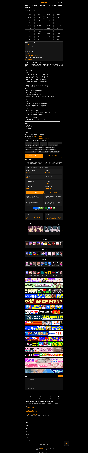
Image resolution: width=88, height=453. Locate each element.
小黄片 (49, 36)
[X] (44, 208)
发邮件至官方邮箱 (53, 192)
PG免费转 (39, 22)
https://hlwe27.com (30, 407)
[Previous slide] (26, 230)
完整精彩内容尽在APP (34, 155)
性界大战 (39, 25)
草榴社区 (29, 36)
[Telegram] (39, 208)
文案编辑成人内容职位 (50, 147)
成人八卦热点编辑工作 (39, 149)
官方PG (39, 17)
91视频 (39, 39)
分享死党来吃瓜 (53, 155)
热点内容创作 (28, 145)
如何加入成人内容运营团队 (31, 151)
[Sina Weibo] (51, 208)
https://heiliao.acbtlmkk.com (31, 414)
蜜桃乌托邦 (59, 25)
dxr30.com (28, 177)
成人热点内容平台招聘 (53, 145)
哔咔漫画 (58, 36)
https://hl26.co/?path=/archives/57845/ (42, 138)
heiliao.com (47, 172)
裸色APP (58, 39)
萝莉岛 (39, 33)
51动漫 (49, 39)
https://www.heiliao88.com (31, 411)
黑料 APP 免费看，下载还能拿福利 (33, 55)
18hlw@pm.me (28, 59)
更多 (59, 224)
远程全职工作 (43, 145)
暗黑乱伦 (49, 28)
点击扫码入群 (48, 188)
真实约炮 (39, 14)
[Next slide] (62, 230)
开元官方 (58, 20)
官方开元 (58, 17)
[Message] (54, 208)
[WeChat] (41, 208)
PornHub (29, 33)
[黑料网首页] (44, 2)
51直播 (49, 22)
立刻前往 (47, 183)
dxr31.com (47, 177)
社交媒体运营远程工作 (39, 147)
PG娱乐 (48, 20)
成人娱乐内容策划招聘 (54, 151)
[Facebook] (36, 208)
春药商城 (49, 14)
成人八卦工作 (35, 145)
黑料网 (41, 448)
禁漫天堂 (49, 33)
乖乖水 (58, 14)
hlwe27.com (28, 44)
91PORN (49, 31)
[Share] (34, 208)
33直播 (29, 25)
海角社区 (29, 31)
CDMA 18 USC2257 (48, 452)
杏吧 (29, 39)
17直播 (39, 20)
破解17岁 (58, 28)
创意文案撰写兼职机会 (50, 149)
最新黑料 (26, 11)
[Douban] (46, 208)
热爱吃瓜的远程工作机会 (43, 151)
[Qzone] (49, 208)
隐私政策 (42, 452)
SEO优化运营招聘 (29, 149)
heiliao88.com (28, 53)
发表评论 (60, 376)
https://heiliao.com (29, 49)
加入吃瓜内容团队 (29, 147)
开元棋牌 (49, 17)
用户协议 (38, 452)
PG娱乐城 (29, 17)
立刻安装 (28, 183)
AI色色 (39, 36)
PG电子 (29, 20)
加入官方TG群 (34, 192)
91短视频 (39, 31)
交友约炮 (29, 14)
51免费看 (39, 28)
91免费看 (29, 28)
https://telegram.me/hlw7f (39, 136)
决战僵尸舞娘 (48, 25)
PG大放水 (59, 22)
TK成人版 (58, 31)
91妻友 (58, 33)
